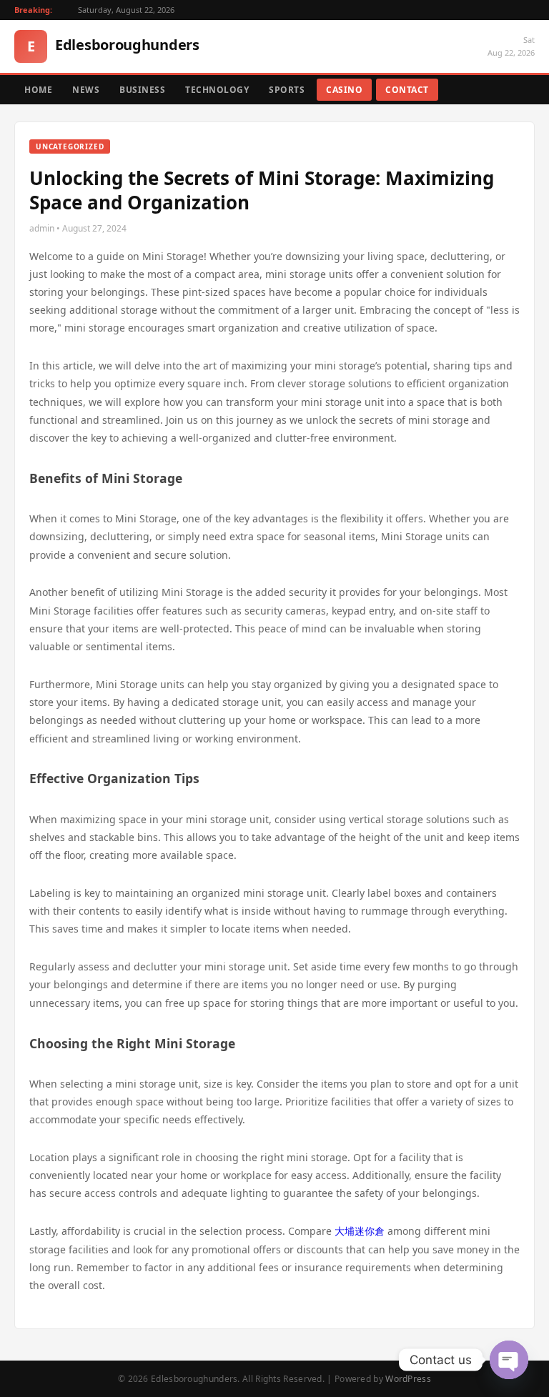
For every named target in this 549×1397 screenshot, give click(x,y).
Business (142, 90)
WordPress (408, 1379)
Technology (217, 90)
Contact (407, 90)
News (85, 90)
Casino (344, 90)
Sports (287, 90)
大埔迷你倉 (360, 1231)
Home (38, 90)
